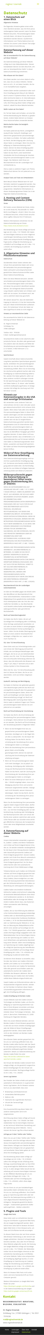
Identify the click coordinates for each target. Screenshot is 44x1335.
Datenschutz (26, 1332)
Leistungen (15, 1330)
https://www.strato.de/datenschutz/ (16, 226)
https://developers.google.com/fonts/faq (17, 1286)
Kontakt (34, 1330)
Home (7, 1330)
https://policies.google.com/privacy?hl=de (18, 1291)
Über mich (25, 1330)
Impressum (15, 1332)
